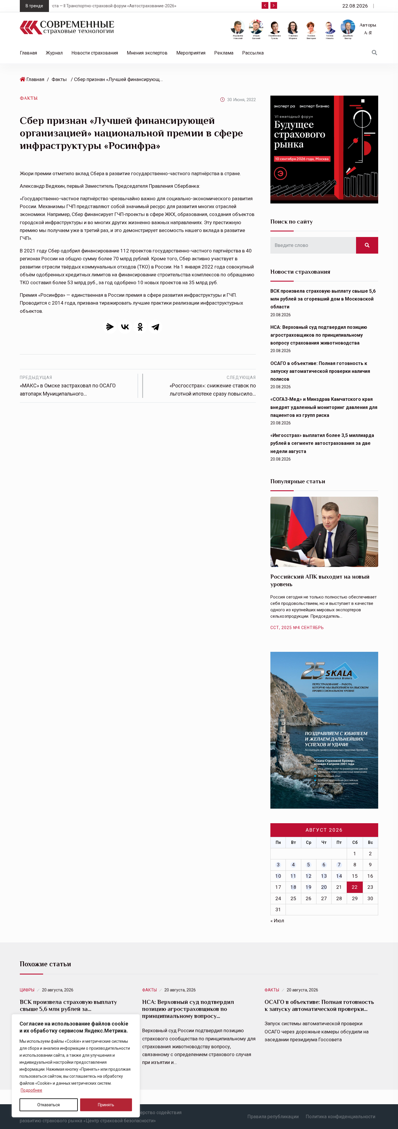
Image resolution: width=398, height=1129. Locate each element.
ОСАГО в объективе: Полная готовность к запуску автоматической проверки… (319, 1005)
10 (278, 876)
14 (339, 876)
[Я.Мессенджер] (110, 327)
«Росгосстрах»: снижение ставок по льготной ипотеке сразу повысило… (213, 386)
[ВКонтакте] (125, 327)
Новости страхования (94, 53)
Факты (59, 79)
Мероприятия (190, 53)
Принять (106, 1104)
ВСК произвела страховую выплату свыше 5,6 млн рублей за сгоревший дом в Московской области (323, 299)
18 (293, 887)
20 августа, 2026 (57, 990)
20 (324, 887)
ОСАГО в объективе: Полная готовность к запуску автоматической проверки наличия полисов (320, 371)
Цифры (27, 990)
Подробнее (31, 1090)
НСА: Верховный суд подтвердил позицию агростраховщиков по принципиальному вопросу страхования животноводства (318, 335)
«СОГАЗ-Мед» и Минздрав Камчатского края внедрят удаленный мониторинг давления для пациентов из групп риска (323, 407)
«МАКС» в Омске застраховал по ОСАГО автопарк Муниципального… (68, 386)
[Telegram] (155, 327)
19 (308, 887)
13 (324, 876)
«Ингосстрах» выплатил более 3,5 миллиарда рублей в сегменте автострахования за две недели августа (322, 443)
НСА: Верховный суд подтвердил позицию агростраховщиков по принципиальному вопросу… (188, 1009)
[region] (76, 1065)
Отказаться (48, 1104)
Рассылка (253, 53)
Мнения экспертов (147, 53)
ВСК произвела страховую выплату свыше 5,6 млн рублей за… (68, 1005)
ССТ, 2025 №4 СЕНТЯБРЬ (297, 627)
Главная (28, 53)
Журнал (54, 53)
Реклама (223, 53)
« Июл (277, 920)
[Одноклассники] (140, 327)
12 (308, 876)
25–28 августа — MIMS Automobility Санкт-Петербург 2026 (186, 5)
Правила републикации (273, 1116)
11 (293, 876)
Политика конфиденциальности (340, 1116)
